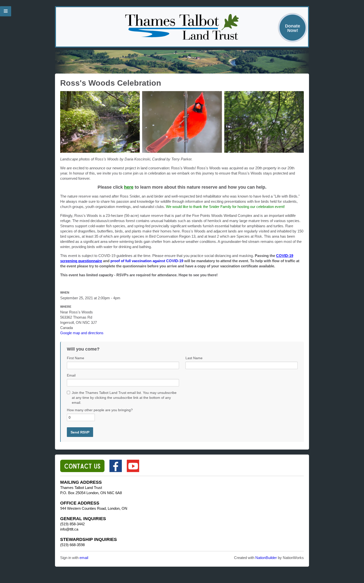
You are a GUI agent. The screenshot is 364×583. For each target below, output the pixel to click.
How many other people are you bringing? (100, 410)
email (83, 558)
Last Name (194, 358)
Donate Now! (292, 28)
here (128, 187)
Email (71, 375)
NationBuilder (266, 558)
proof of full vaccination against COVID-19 (146, 261)
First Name (75, 358)
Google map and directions (82, 333)
